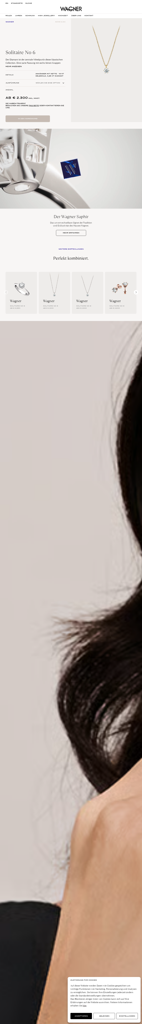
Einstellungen (127, 1016)
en (7, 3)
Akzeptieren (81, 1016)
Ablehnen (104, 1016)
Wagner (15, 301)
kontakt (88, 16)
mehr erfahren (71, 233)
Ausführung (12, 83)
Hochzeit (63, 16)
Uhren (18, 16)
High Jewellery (46, 16)
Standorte (17, 3)
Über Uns (76, 16)
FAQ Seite (34, 106)
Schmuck (30, 16)
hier (84, 1005)
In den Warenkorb (27, 119)
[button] (136, 292)
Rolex (9, 16)
